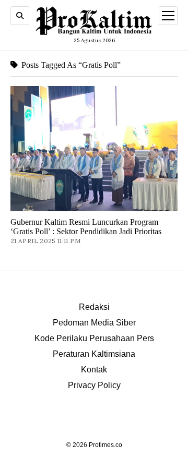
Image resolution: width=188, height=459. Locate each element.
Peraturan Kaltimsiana (94, 353)
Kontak (94, 369)
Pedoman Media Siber (94, 322)
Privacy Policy (94, 385)
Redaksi (94, 307)
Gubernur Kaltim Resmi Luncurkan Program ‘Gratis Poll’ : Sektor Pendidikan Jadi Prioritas (85, 227)
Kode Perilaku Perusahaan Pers (94, 338)
